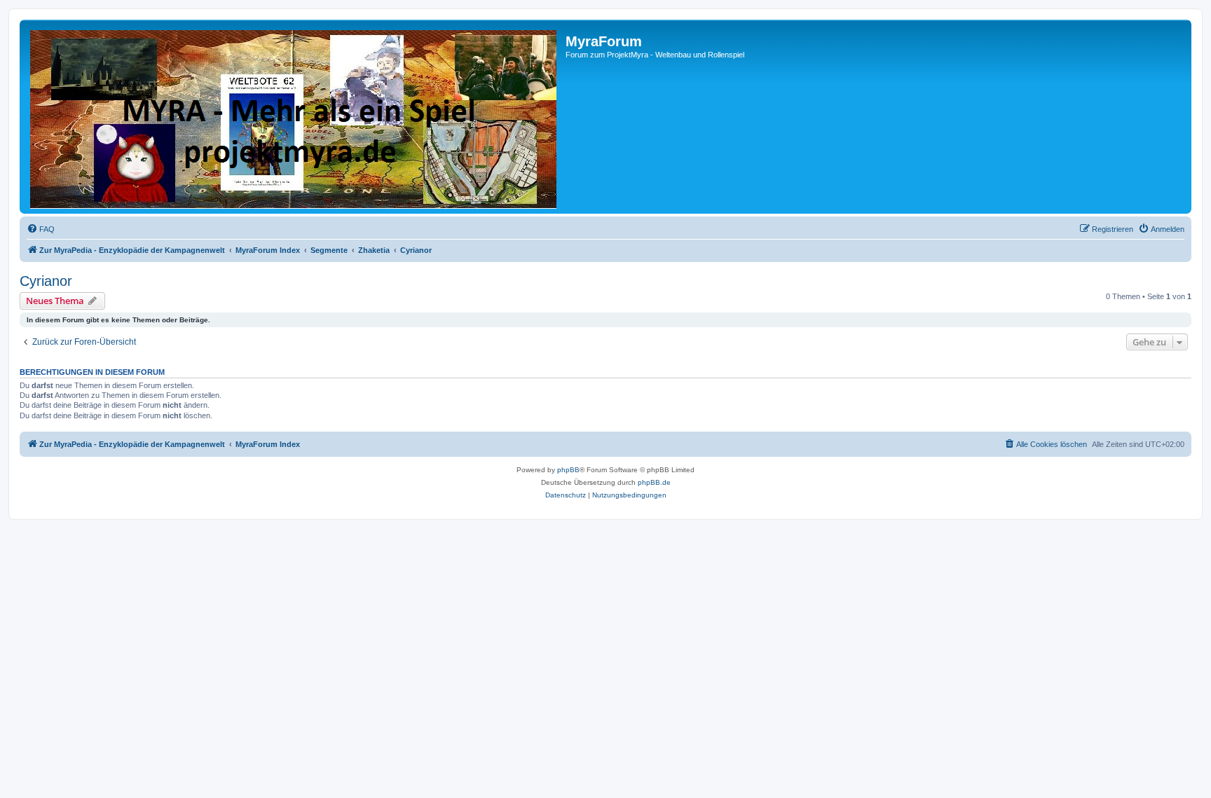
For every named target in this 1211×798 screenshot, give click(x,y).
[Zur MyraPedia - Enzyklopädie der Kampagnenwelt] (294, 116)
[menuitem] (41, 229)
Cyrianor (46, 281)
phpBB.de (654, 482)
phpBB (568, 470)
